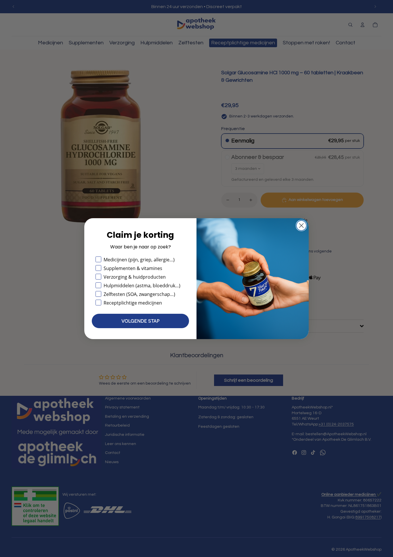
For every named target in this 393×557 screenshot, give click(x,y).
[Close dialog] (301, 225)
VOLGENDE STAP (140, 321)
